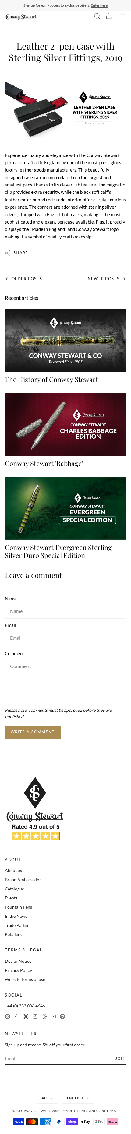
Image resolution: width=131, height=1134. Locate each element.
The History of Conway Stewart (51, 379)
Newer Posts (103, 278)
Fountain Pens (18, 907)
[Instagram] (7, 1017)
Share (20, 252)
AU (44, 1098)
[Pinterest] (44, 1017)
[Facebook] (16, 1017)
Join (120, 1058)
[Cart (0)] (108, 17)
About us (13, 870)
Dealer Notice (18, 961)
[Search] (97, 17)
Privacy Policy (18, 970)
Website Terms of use (25, 979)
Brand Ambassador (23, 879)
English (75, 1098)
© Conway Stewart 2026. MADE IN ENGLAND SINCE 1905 (65, 1111)
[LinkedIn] (62, 1017)
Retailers (13, 934)
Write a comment (33, 731)
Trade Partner (18, 925)
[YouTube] (53, 1017)
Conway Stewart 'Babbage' (44, 463)
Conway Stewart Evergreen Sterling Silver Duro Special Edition (58, 551)
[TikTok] (35, 1017)
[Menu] (122, 17)
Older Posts (27, 278)
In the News (16, 916)
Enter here (99, 5)
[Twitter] (26, 1017)
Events (11, 897)
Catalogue (14, 888)
